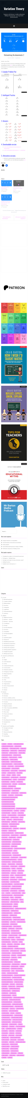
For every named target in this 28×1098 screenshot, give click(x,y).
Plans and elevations (6, 939)
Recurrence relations (6, 966)
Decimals (6, 695)
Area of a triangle (14, 770)
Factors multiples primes (6, 852)
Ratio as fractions (14, 959)
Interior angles (19, 877)
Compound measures (8, 665)
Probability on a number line (19, 948)
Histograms (14, 870)
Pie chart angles (11, 937)
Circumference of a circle (7, 783)
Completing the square (6, 790)
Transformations (7, 681)
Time (5, 679)
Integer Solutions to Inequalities (10, 540)
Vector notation (20, 1039)
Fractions (6, 701)
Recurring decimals (15, 966)
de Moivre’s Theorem (14, 817)
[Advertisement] (14, 581)
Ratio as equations (6, 959)
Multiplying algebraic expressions (8, 908)
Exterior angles (14, 846)
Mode (22, 901)
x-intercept (4, 1057)
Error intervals (5, 837)
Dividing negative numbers (7, 828)
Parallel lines (5, 928)
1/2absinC (4, 743)
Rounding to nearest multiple (7, 979)
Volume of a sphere (6, 1050)
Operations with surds (21, 921)
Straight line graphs (8, 651)
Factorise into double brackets (20, 848)
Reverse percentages (6, 970)
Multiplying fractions (14, 910)
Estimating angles (12, 837)
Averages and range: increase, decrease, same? (13, 560)
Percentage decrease (15, 930)
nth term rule (13, 921)
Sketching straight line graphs (19, 997)
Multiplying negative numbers (7, 912)
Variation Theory (14, 8)
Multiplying (15, 906)
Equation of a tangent (19, 832)
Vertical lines (12, 1041)
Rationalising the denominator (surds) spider (17, 188)
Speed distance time (18, 1006)
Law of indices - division (15, 881)
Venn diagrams (5, 1041)
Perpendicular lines (22, 935)
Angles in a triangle (6, 761)
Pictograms (4, 937)
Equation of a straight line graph (8, 832)
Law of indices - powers (6, 886)
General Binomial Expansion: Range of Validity (13, 546)
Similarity (6, 675)
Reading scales (17, 961)
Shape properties (8, 673)
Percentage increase (6, 932)
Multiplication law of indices (7, 906)
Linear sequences (14, 890)
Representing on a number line (17, 968)
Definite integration (6, 817)
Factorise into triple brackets (7, 850)
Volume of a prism (5, 1048)
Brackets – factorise (8, 621)
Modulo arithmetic (8, 703)
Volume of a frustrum (15, 1046)
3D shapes (10, 743)
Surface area (6, 677)
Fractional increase (14, 857)
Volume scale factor (14, 1050)
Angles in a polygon (14, 759)
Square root (12, 1008)
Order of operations (17, 926)
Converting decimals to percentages (8, 799)
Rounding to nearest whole (18, 979)
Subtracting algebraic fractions (8, 1015)
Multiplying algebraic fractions (20, 908)
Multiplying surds (17, 912)
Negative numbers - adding (7, 919)
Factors (15, 850)
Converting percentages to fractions (8, 808)
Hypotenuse (14, 872)
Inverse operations (14, 879)
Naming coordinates (16, 917)
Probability (6, 730)
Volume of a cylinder (6, 1046)
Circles (5, 663)
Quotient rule (14, 957)
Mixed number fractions (15, 901)
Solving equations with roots (7, 1001)
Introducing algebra (8, 633)
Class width (15, 783)
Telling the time (5, 1026)
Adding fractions (5, 748)
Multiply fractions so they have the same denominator (5, 203)
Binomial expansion (8, 599)
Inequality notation (6, 877)
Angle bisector (5, 757)
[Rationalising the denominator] (6, 183)
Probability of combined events (8, 948)
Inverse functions (5, 879)
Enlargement (5, 830)
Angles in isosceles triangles (16, 761)
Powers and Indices (8, 713)
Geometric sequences (6, 868)
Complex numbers (8, 601)
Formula (5, 625)
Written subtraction (20, 1055)
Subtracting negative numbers (17, 1017)
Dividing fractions (13, 826)
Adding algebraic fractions (18, 743)
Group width (19, 868)
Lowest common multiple (16, 892)
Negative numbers (8, 705)
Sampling (6, 734)
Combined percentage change (8, 788)
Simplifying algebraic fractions (14, 988)
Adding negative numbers (14, 748)
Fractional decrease (6, 857)
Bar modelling (19, 772)
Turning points (18, 1030)
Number (9, 210)
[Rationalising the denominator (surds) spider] (18, 183)
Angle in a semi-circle (13, 757)
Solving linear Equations (9, 645)
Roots (13, 970)
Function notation (14, 866)
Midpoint (21, 899)
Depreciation (9, 819)
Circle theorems (7, 661)
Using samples (6, 544)
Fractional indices (23, 857)
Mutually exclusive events (7, 917)
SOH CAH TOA (5, 999)
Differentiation (7, 603)
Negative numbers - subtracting (19, 919)
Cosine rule (14, 812)
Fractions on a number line (17, 861)
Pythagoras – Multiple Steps (9, 558)
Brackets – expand (8, 619)
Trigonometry (7, 683)
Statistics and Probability (8, 726)
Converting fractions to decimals (8, 801)
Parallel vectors (11, 928)
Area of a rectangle (15, 768)
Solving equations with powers (15, 999)
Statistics (6, 613)
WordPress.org (6, 1086)
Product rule (23, 950)
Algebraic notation (22, 750)
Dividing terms (16, 828)
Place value (6, 711)
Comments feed (6, 1084)
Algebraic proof (5, 752)
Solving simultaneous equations (8, 1006)
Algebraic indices (14, 750)
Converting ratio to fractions (21, 808)
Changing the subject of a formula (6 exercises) (13, 556)
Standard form (7, 722)
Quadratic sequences (6, 957)
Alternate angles (22, 752)
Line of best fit (21, 890)
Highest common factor (6, 870)
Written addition (5, 1055)
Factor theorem (15, 852)
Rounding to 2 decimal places (7, 975)
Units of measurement (9, 685)
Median (12, 897)
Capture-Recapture (6, 781)
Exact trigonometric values (7, 839)
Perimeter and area (8, 669)
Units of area (5, 1035)
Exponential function (6, 846)
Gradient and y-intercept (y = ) (9, 563)
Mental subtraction (15, 899)
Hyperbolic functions (6, 872)
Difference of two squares (18, 819)
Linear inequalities (6, 890)
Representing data (8, 732)
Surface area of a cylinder (17, 1019)
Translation (20, 1028)
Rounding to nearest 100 (17, 977)
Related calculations (6, 968)
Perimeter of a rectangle (13, 935)
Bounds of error (22, 777)
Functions (6, 605)
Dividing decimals (5, 826)
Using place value (5, 1037)
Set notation (5, 986)
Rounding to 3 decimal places (20, 975)
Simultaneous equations (7, 995)
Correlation (22, 810)
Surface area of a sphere (17, 1021)
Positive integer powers (6, 941)
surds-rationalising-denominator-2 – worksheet (14, 150)
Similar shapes (5, 988)
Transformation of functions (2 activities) (12, 542)
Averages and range (8, 728)
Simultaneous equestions (9, 643)
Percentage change (6, 930)
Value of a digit (13, 1039)
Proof (5, 635)
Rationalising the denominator (7, 961)
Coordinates (6, 623)
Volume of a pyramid (14, 1048)
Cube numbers (20, 812)
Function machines (6, 866)
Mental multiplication (6, 899)
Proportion (6, 715)
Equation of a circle (12, 830)
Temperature (12, 1026)
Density (4, 819)
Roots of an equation (19, 970)
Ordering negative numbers (7, 926)
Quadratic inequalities (21, 955)
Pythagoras (14, 955)
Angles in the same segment (7, 763)
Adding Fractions (6, 562)
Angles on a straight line (18, 763)
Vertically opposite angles (20, 1041)
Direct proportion (21, 821)
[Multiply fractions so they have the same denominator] (6, 197)
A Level (4, 597)
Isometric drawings (6, 881)
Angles (5, 659)
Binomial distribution (6, 777)
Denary (21, 817)
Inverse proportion (22, 879)
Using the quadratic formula (15, 1037)
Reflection (22, 966)
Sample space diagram (19, 981)
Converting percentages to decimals (8, 806)
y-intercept (10, 1057)
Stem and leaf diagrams (14, 1010)
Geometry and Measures (8, 655)
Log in (4, 1080)
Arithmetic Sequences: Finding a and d (11, 548)
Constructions (7, 667)
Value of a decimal (6, 1039)
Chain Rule (13, 781)
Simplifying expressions (9, 641)
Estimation (19, 837)
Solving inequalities (17, 1001)
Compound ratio (23, 792)
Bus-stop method (21, 779)
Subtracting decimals (18, 1015)
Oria (21, 1094)
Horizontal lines (21, 870)
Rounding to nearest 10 (6, 977)
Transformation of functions (11, 1028)
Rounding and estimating (9, 719)
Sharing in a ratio (12, 986)
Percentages (7, 709)
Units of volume (18, 1035)
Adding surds (23, 748)
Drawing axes (23, 828)
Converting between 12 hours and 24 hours (10, 797)
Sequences (6, 639)
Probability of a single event (13, 946)
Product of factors (5, 950)
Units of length (11, 1035)
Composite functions (6, 792)
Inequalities (6, 631)
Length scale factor (6, 888)
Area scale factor (22, 770)
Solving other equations (9, 647)
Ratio (5, 717)
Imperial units (20, 872)
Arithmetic (6, 693)
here (11, 65)
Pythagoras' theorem (8, 671)
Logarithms (6, 609)
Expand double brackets (7, 841)
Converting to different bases (7, 810)
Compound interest (15, 792)
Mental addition (18, 897)
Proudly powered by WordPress (8, 1094)
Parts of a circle (19, 928)
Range (20, 957)
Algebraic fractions (8, 617)
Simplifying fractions (16, 990)
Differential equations (6, 821)
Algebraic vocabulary (13, 752)
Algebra (4, 615)
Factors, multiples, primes (9, 697)
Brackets (15, 779)
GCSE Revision (21, 866)
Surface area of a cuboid (7, 1019)
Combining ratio (17, 788)
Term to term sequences (20, 1026)
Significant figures (20, 986)
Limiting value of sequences (16, 888)
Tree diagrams (5, 1030)
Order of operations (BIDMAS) (10, 707)
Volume (5, 689)
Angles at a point (5, 759)
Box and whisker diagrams (7, 779)
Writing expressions (8, 653)
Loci (3, 892)
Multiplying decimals (6, 910)
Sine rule (14, 995)
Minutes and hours (6, 901)
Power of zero (15, 941)
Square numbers (5, 1008)
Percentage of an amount (16, 932)
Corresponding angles (6, 812)
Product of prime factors (15, 950)
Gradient (13, 868)
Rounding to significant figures (8, 981)
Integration (6, 607)
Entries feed (5, 1082)
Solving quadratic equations (10, 649)
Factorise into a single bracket (7, 848)
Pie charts (18, 937)
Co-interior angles (22, 783)
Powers (21, 941)
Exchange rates (16, 839)
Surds (12, 210)
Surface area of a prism (6, 1021)
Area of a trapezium (6, 770)
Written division (12, 1055)
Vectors (5, 687)
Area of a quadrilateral (6, 768)
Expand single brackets (17, 841)
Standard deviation (20, 1008)
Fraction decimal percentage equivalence (13, 699)
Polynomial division (8, 611)
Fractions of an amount (6, 861)
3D (4, 657)
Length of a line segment (17, 886)
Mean (24, 892)
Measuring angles (5, 897)
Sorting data (6, 736)
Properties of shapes (6, 955)
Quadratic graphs (8, 637)
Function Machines (8, 627)
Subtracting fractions (6, 1017)
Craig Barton (17, 57)
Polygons (13, 939)
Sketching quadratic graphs (7, 997)
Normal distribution (6, 921)
